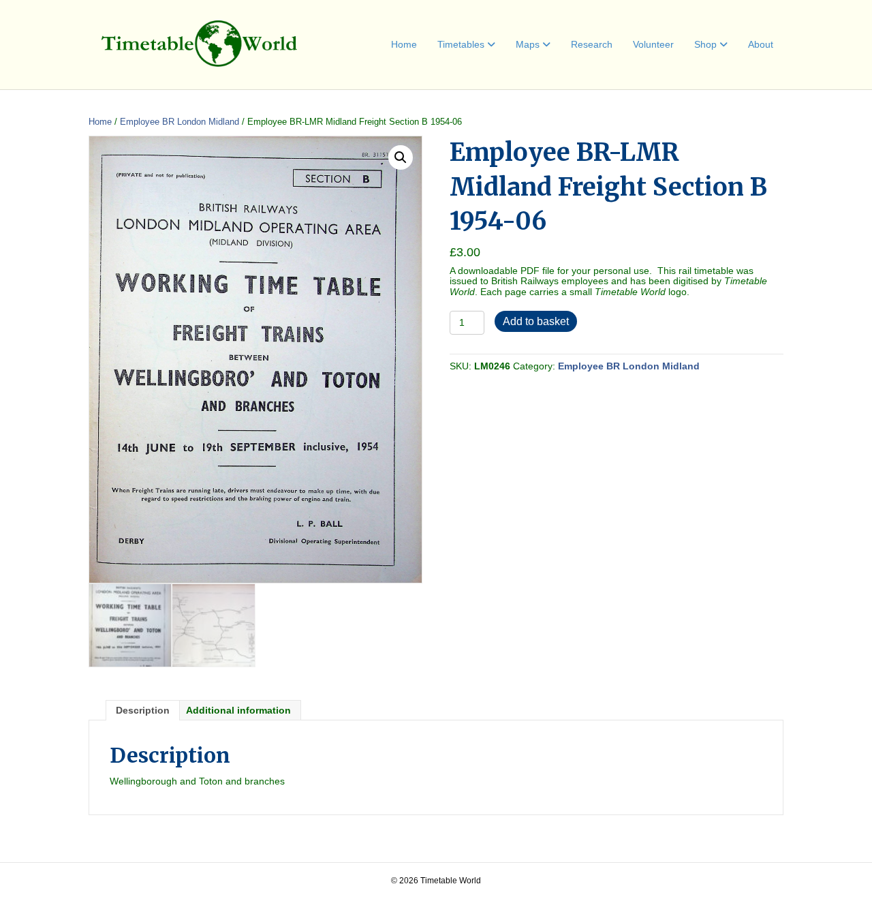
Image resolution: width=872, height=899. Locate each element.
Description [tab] (143, 710)
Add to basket (536, 321)
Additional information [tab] (238, 710)
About (760, 44)
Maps (528, 44)
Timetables (460, 44)
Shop (705, 44)
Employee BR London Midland (179, 122)
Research (591, 44)
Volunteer (653, 44)
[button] (400, 157)
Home (404, 44)
